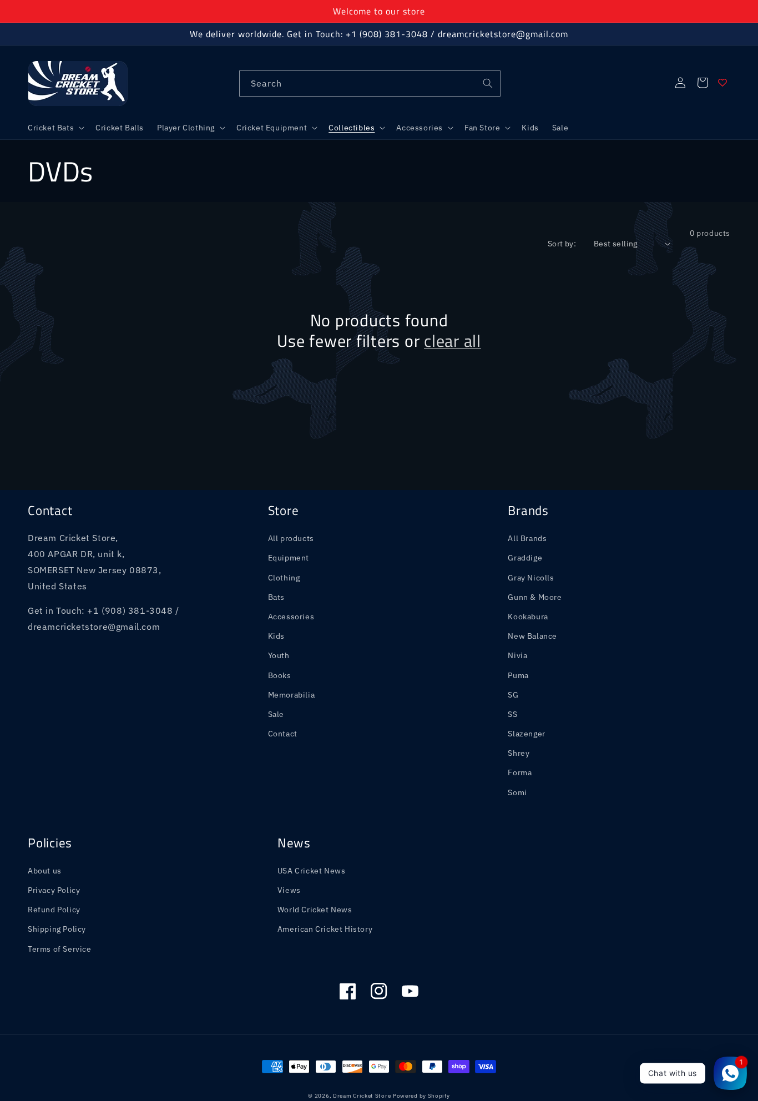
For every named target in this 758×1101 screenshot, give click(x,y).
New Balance (532, 636)
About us (45, 871)
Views (289, 890)
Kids (276, 636)
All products (291, 538)
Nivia (517, 655)
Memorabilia (291, 695)
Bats (276, 597)
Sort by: (562, 244)
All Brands (527, 538)
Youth (279, 655)
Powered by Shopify (421, 1095)
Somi (517, 792)
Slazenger (526, 734)
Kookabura (528, 617)
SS (512, 714)
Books (279, 675)
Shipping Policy (57, 929)
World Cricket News (314, 910)
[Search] (488, 83)
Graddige (525, 558)
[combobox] (370, 83)
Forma (520, 772)
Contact (282, 734)
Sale (276, 714)
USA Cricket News (311, 871)
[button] (55, 127)
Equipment (288, 558)
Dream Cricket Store (362, 1095)
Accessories (291, 617)
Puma (518, 675)
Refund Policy (54, 910)
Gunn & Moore (535, 597)
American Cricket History (324, 929)
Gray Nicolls (531, 578)
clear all (452, 341)
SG (513, 695)
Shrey (518, 753)
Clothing (284, 578)
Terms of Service (60, 949)
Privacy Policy (54, 890)
